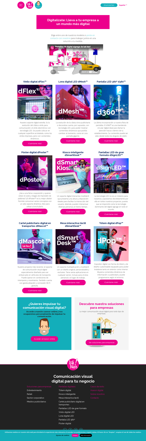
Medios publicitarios (36, 401)
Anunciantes (109, 5)
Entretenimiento (34, 390)
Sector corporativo (35, 398)
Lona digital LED (66, 416)
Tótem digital (65, 390)
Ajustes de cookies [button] (62, 435)
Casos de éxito (97, 386)
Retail (29, 394)
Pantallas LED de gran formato (73, 408)
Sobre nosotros (97, 394)
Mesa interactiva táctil (69, 398)
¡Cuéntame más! (35, 143)
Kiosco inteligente (67, 394)
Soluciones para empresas (39, 386)
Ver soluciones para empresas (102, 342)
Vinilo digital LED (66, 412)
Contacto (94, 398)
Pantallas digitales (67, 386)
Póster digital (65, 423)
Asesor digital (96, 390)
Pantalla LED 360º (67, 419)
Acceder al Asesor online (44, 339)
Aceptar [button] (75, 435)
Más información (86, 435)
